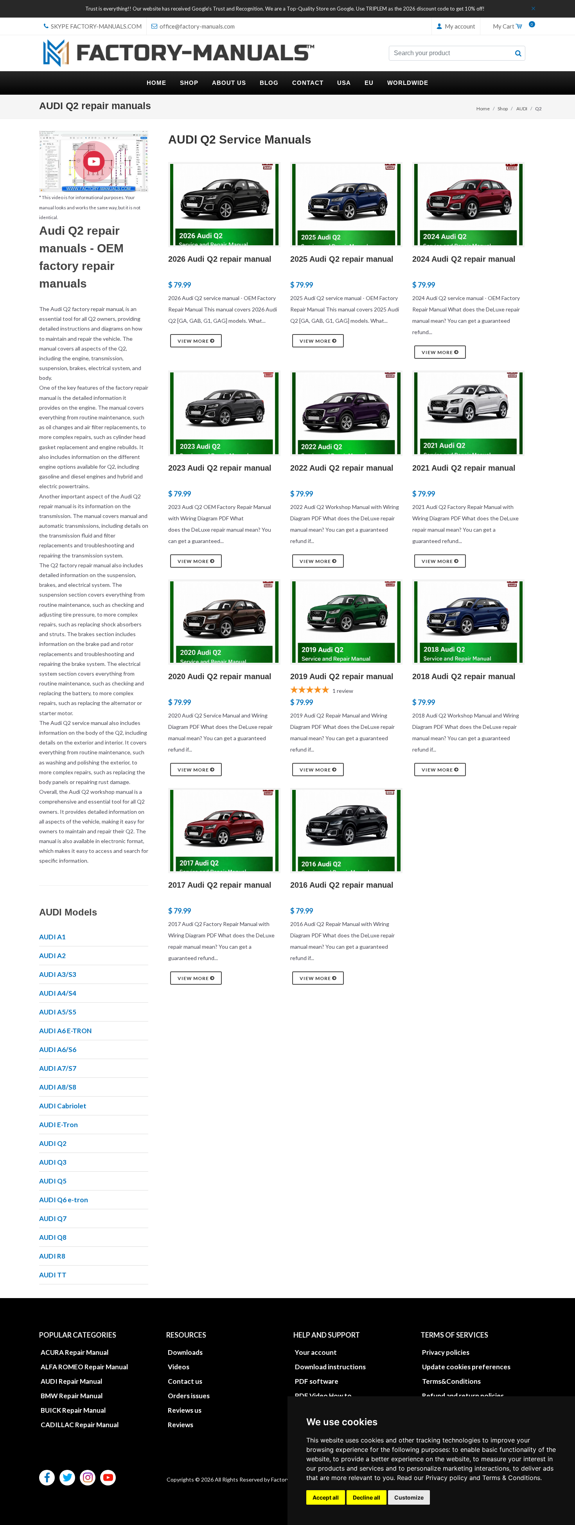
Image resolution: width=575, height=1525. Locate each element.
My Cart (511, 26)
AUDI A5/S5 (57, 1012)
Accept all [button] (326, 1497)
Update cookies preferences (466, 1367)
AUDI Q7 (52, 1218)
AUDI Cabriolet (62, 1106)
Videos (178, 1367)
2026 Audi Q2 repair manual (219, 259)
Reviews (180, 1425)
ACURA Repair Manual (74, 1352)
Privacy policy (446, 1478)
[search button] (518, 53)
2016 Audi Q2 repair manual (342, 885)
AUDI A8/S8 (57, 1087)
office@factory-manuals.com (196, 26)
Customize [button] (409, 1497)
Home (483, 108)
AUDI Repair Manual (71, 1381)
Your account (316, 1352)
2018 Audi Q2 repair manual (464, 676)
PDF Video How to (323, 1396)
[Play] (93, 161)
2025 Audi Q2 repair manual (342, 259)
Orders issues (189, 1396)
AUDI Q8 (52, 1237)
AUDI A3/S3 (57, 974)
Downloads (185, 1352)
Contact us (185, 1381)
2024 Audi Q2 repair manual (464, 259)
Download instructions (330, 1367)
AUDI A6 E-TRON (65, 1031)
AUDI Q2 (52, 1143)
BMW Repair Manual (71, 1396)
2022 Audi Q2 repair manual (342, 468)
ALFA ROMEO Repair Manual (84, 1367)
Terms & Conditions (511, 1478)
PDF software (316, 1381)
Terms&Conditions (451, 1381)
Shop (503, 108)
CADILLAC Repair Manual (80, 1425)
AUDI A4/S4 (57, 993)
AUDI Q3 (52, 1162)
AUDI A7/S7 (57, 1068)
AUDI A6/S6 (57, 1049)
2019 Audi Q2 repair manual (342, 676)
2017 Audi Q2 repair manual (219, 885)
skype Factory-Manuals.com (96, 26)
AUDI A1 (52, 937)
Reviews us (184, 1410)
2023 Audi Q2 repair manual (219, 468)
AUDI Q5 (52, 1181)
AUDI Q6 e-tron (63, 1200)
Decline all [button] (366, 1497)
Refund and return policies (463, 1396)
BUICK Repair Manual (73, 1410)
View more (194, 341)
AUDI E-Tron (58, 1124)
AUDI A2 (52, 955)
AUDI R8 (52, 1256)
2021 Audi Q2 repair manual (464, 468)
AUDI (521, 108)
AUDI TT (52, 1275)
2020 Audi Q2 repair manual (219, 676)
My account (459, 26)
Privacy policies (445, 1352)
